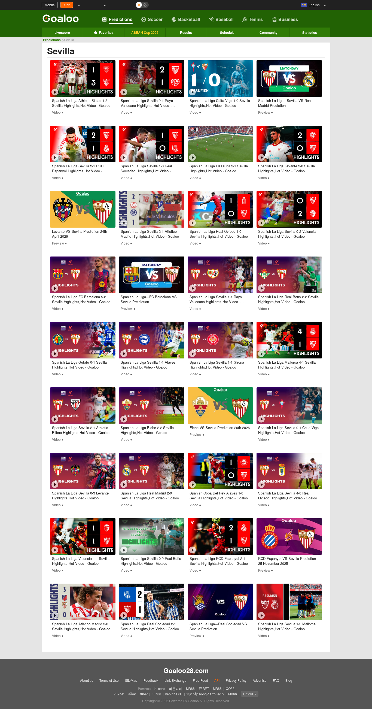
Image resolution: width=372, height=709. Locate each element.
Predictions (120, 19)
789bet (119, 694)
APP (66, 4)
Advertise (260, 680)
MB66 (190, 688)
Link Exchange (175, 680)
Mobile (50, 4)
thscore (159, 688)
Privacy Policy (236, 680)
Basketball (189, 19)
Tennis (256, 19)
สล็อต (132, 694)
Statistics (309, 32)
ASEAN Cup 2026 (144, 32)
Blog (288, 680)
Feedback (151, 680)
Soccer (155, 19)
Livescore (62, 32)
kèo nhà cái (173, 694)
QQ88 (230, 688)
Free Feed (200, 680)
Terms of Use (109, 680)
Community (269, 32)
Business (288, 19)
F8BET (204, 688)
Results (186, 32)
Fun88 (156, 694)
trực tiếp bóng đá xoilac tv (205, 694)
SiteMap (131, 680)
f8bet (144, 694)
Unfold (248, 694)
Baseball (224, 19)
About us (86, 680)
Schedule (227, 32)
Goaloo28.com (186, 670)
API (216, 680)
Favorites (106, 32)
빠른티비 (175, 688)
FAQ (276, 680)
